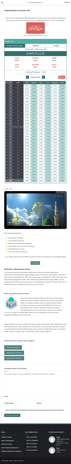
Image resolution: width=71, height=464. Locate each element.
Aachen (56, 46)
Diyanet (35, 46)
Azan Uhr (53, 20)
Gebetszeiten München (14, 358)
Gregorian (37, 72)
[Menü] (2, 3)
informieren (8, 312)
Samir (58, 437)
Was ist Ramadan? (7, 440)
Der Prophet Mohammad (9, 448)
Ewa (58, 448)
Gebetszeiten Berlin (13, 347)
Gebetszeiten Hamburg (14, 353)
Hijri (43, 72)
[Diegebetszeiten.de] (35, 2)
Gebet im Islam (6, 437)
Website (39, 403)
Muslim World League (15, 46)
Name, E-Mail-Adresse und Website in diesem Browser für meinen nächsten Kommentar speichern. (35, 410)
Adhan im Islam (6, 444)
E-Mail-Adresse (9, 403)
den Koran (60, 18)
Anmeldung (35, 263)
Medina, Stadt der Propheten (11, 451)
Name (6, 396)
